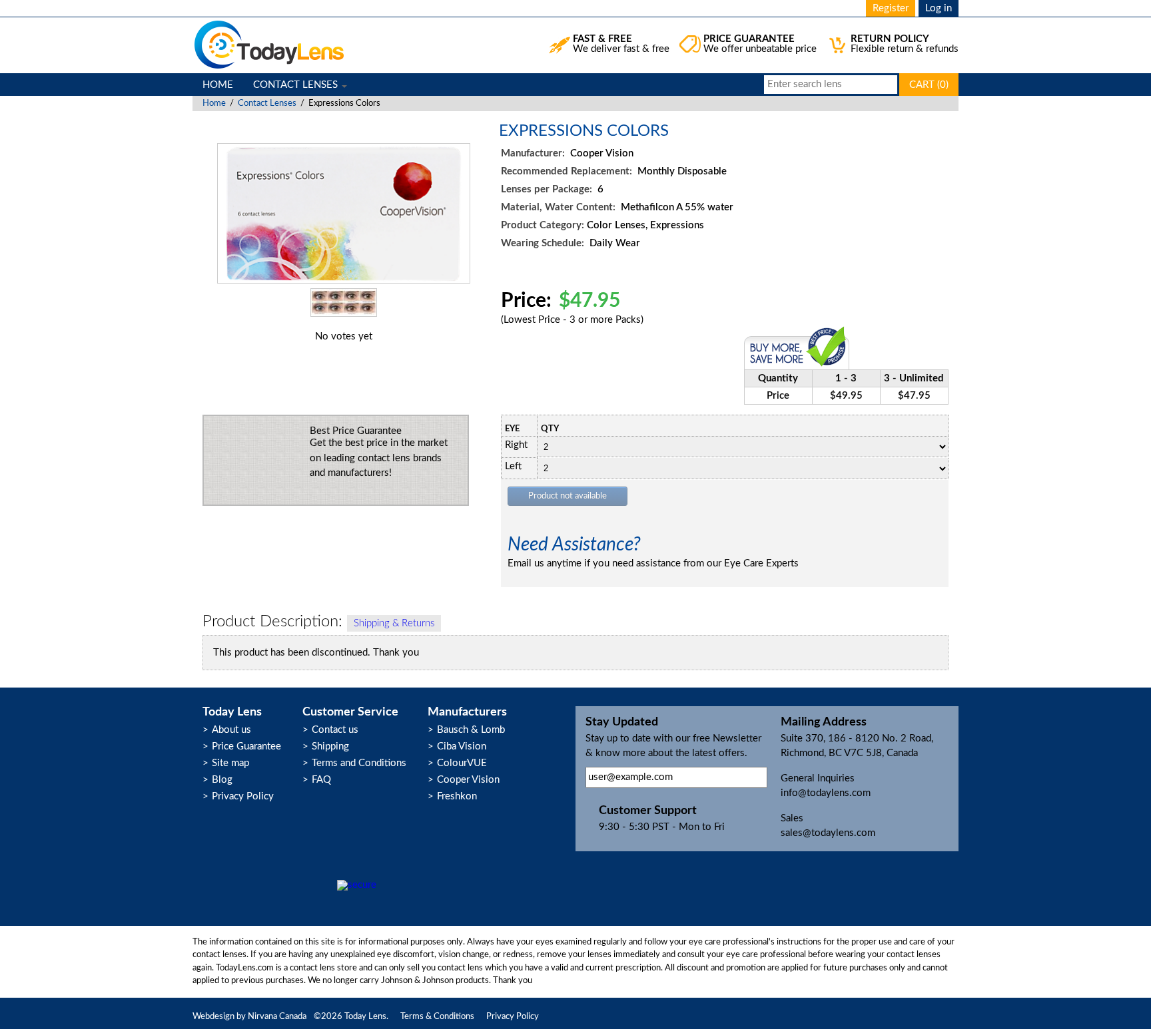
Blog (222, 780)
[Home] (269, 45)
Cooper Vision (468, 780)
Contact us (335, 730)
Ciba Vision (461, 746)
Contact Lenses (267, 103)
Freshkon (457, 796)
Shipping (330, 746)
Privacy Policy (243, 796)
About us (231, 730)
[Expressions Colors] (343, 281)
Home (214, 103)
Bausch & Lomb (471, 730)
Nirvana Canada (277, 1016)
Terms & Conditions (437, 1016)
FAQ (321, 780)
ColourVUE (462, 763)
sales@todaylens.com (828, 833)
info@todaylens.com (826, 793)
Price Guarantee (246, 746)
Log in (938, 8)
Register (891, 8)
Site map (230, 763)
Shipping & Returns (394, 623)
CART (929, 85)
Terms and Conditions (359, 763)
